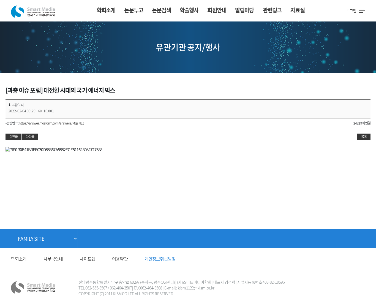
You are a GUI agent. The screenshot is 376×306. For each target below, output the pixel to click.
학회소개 (106, 10)
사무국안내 (53, 258)
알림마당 (244, 10)
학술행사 (189, 10)
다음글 (30, 136)
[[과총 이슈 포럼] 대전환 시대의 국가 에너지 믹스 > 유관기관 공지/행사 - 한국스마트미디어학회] (33, 10)
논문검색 (161, 10)
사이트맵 (87, 258)
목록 (364, 136)
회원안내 (216, 10)
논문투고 (133, 10)
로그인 (351, 10)
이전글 (13, 136)
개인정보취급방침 (160, 258)
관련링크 (272, 10)
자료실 (297, 10)
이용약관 (120, 258)
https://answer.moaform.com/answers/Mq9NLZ (51, 123)
